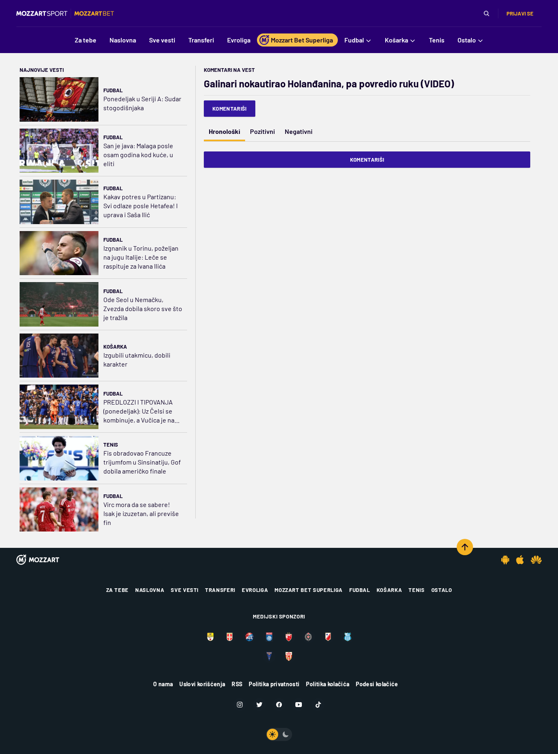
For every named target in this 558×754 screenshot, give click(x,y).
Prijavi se (520, 13)
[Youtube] (298, 704)
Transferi (220, 590)
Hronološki (224, 131)
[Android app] (505, 560)
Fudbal (113, 90)
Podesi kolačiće (377, 684)
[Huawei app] (536, 560)
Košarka (115, 346)
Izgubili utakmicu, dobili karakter (136, 359)
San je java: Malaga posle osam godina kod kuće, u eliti (138, 154)
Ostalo (441, 590)
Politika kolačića (327, 684)
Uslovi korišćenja (202, 684)
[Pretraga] (486, 13)
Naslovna (149, 590)
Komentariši (229, 108)
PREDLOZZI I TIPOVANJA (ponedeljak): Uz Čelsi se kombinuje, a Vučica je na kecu (138, 411)
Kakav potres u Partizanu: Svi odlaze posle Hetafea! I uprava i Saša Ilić (140, 205)
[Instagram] (239, 704)
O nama (163, 684)
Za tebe (117, 590)
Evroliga (255, 590)
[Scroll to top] (465, 547)
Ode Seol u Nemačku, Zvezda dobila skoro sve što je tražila (142, 308)
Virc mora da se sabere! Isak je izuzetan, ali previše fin (141, 513)
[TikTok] (318, 704)
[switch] (279, 734)
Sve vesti (185, 590)
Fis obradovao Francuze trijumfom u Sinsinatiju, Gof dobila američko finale (142, 462)
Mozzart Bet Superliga (309, 590)
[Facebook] (279, 704)
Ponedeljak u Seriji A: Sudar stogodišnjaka (142, 103)
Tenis (110, 444)
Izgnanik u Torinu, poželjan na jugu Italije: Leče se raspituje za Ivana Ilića (141, 257)
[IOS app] (520, 559)
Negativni (298, 131)
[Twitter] (259, 704)
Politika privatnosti (274, 684)
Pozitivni (262, 131)
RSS (237, 684)
